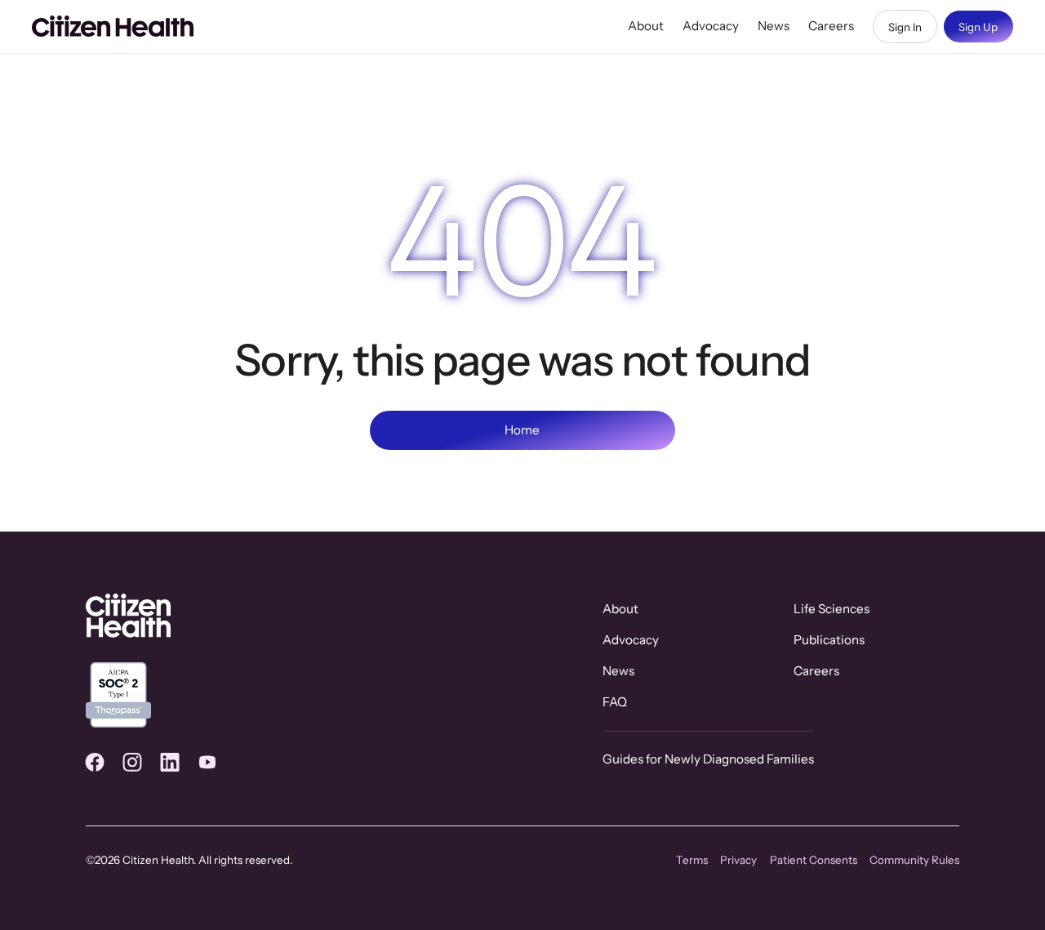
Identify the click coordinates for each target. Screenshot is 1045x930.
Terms (692, 859)
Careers (831, 25)
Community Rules (914, 859)
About (646, 25)
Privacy (738, 859)
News (773, 25)
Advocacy (711, 25)
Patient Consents (813, 859)
